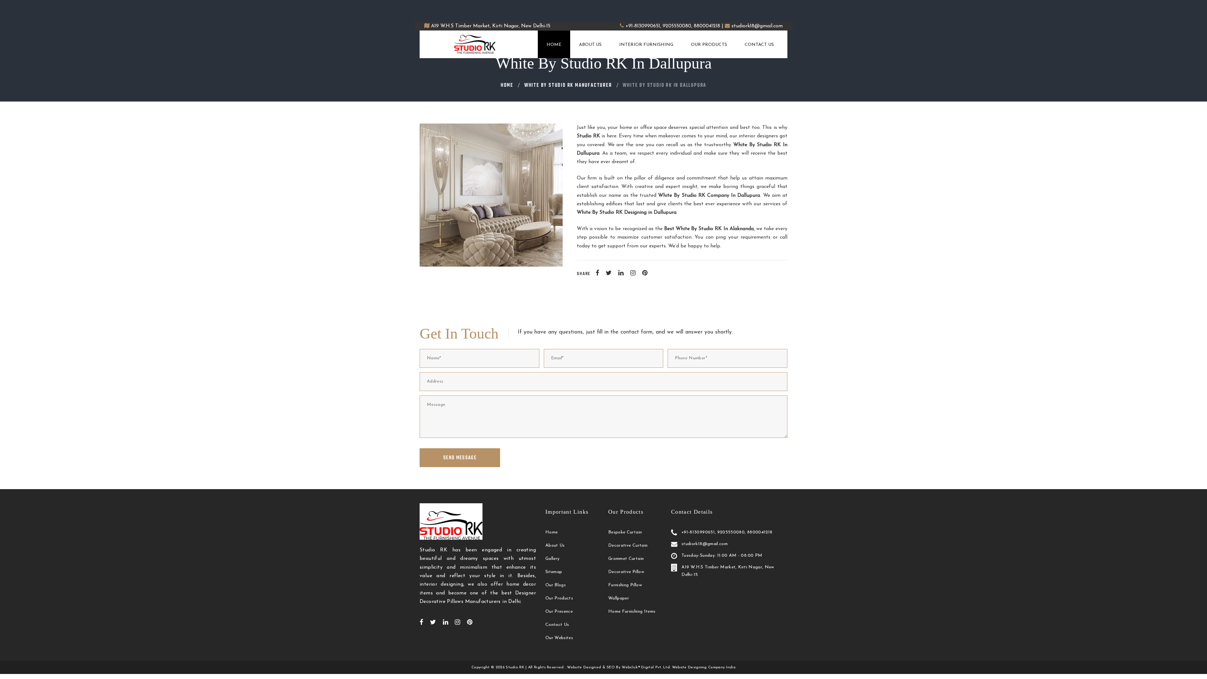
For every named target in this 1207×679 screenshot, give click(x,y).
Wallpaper (618, 598)
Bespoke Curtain (625, 532)
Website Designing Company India (704, 667)
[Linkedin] (621, 273)
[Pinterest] (645, 273)
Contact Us (759, 44)
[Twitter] (609, 273)
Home (554, 44)
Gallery (552, 558)
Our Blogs (555, 585)
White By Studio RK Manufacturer (568, 85)
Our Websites (559, 638)
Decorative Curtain (628, 545)
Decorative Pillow (626, 572)
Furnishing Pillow (625, 585)
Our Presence (559, 611)
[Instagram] (633, 273)
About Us (590, 44)
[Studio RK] (475, 44)
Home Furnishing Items (631, 611)
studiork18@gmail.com (757, 26)
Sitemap (553, 572)
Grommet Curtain (626, 558)
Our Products (709, 44)
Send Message (460, 458)
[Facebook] (597, 273)
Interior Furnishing (646, 44)
